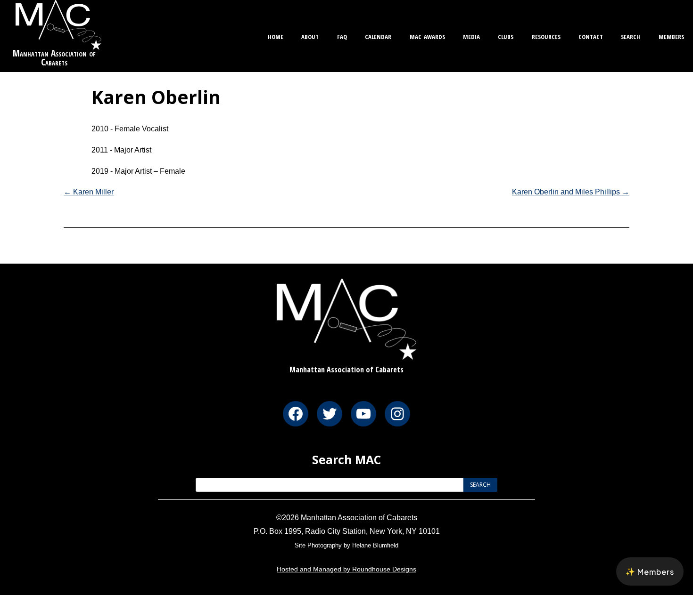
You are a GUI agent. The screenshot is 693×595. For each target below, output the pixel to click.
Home (275, 35)
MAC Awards (427, 35)
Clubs (505, 35)
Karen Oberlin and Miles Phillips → (570, 192)
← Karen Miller (89, 192)
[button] (650, 571)
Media (471, 35)
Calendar (378, 35)
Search (630, 35)
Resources (546, 35)
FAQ (342, 35)
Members (671, 35)
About (310, 35)
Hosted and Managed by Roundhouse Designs (346, 569)
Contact (590, 35)
